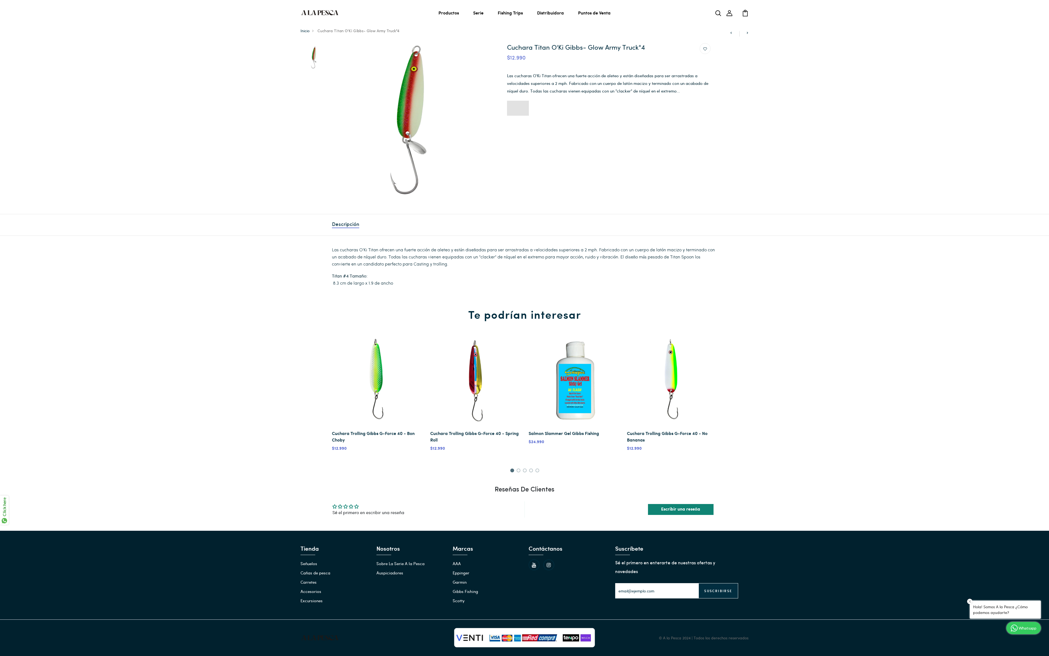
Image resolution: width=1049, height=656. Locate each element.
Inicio (305, 30)
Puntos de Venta (594, 13)
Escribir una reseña (680, 509)
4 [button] (532, 471)
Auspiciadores (389, 573)
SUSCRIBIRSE (718, 590)
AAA (457, 563)
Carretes (308, 582)
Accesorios (310, 591)
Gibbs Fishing (465, 591)
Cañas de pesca (315, 573)
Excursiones (311, 600)
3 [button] (526, 471)
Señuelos (308, 563)
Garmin (460, 582)
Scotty (459, 600)
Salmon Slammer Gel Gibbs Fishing (564, 433)
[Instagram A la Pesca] (548, 564)
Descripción (345, 224)
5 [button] (538, 471)
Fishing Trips (510, 13)
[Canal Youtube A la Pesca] (534, 564)
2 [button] (519, 471)
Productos (448, 13)
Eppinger (461, 573)
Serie (478, 13)
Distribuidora (550, 13)
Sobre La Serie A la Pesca (400, 563)
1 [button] (513, 471)
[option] (313, 57)
